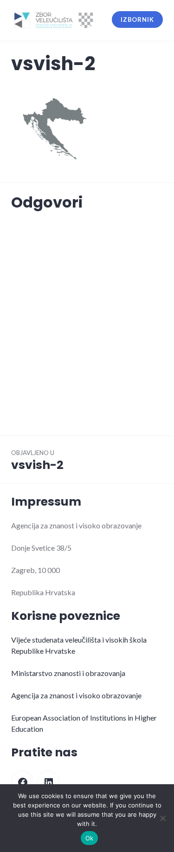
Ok (89, 838)
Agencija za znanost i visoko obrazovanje (76, 695)
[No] (162, 818)
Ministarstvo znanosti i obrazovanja (68, 673)
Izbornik (137, 19)
